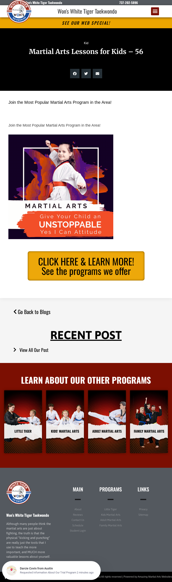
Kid (86, 43)
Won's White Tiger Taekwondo (87, 11)
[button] (155, 11)
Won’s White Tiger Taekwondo (27, 515)
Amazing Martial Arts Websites (155, 576)
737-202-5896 (128, 2)
